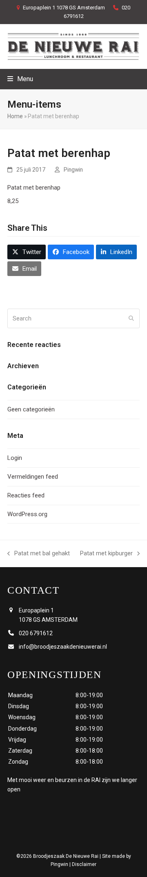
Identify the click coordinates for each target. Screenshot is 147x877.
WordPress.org (27, 514)
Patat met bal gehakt (38, 554)
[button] (20, 79)
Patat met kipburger (106, 554)
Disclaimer (84, 864)
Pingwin (73, 169)
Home (15, 116)
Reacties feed (26, 495)
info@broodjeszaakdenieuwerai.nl (63, 646)
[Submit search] (131, 318)
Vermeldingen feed (32, 476)
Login (14, 458)
